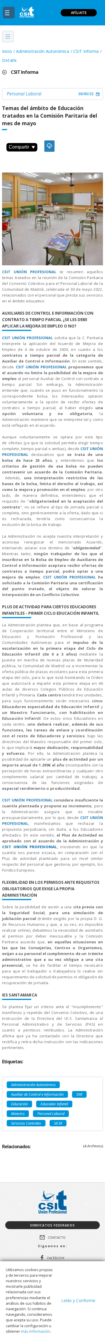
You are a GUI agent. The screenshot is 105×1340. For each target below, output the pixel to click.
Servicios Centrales (26, 1123)
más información (35, 1331)
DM (79, 1094)
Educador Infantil (54, 1103)
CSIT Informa (86, 51)
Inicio (7, 51)
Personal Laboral (24, 93)
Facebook (55, 1257)
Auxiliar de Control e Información (37, 1094)
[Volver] (6, 72)
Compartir (19, 146)
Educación (19, 1103)
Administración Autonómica (42, 51)
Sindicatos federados (52, 1225)
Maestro (17, 1113)
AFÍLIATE (79, 12)
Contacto (57, 1237)
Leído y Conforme (78, 1300)
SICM (58, 1123)
